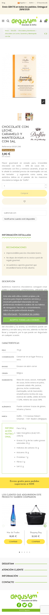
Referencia (6, 146)
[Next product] (46, 33)
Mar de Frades (13, 533)
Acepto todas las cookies (24, 319)
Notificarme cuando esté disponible (19, 219)
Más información (10, 314)
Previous (3, 525)
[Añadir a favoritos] (24, 201)
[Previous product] (45, 33)
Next (44, 525)
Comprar (24, 193)
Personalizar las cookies (29, 314)
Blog (3, 3)
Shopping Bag (36, 533)
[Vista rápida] (15, 529)
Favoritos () (42, 3)
